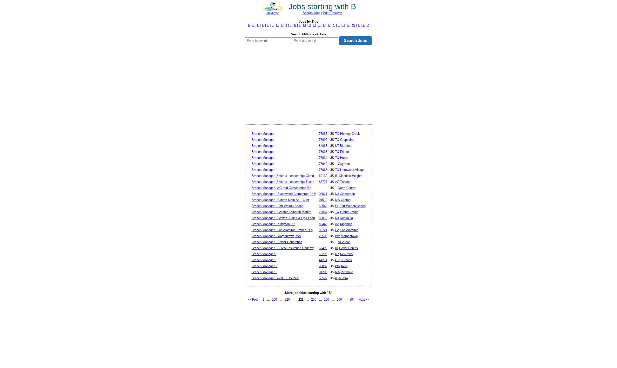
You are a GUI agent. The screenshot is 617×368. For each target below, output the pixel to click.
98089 (323, 266)
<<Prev (253, 299)
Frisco (344, 152)
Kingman (346, 224)
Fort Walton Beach (353, 206)
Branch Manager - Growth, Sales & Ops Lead (283, 218)
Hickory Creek (350, 134)
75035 (323, 152)
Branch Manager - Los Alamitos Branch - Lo (282, 230)
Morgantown (349, 236)
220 (287, 299)
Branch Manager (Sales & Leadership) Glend (283, 176)
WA (337, 266)
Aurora (343, 278)
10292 (323, 254)
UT (337, 146)
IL (336, 176)
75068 (323, 170)
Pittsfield (347, 272)
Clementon (347, 194)
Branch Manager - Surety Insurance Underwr (283, 248)
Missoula (346, 218)
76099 (323, 140)
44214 (323, 260)
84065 (323, 146)
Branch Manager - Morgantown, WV (276, 236)
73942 (323, 164)
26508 (323, 236)
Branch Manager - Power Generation (277, 242)
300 (339, 299)
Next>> (363, 299)
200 (274, 299)
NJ (337, 194)
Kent (344, 266)
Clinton (345, 200)
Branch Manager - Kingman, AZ (273, 224)
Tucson (345, 182)
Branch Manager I (264, 254)
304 (352, 299)
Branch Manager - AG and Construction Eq (281, 188)
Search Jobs (311, 13)
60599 (323, 278)
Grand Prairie (349, 212)
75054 (323, 212)
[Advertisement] (308, 84)
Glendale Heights (350, 176)
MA (337, 200)
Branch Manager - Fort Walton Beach (277, 206)
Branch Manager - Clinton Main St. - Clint (280, 200)
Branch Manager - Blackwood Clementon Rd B (284, 194)
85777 (323, 182)
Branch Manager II (264, 266)
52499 (323, 248)
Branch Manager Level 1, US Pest (275, 278)
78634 (323, 158)
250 (326, 299)
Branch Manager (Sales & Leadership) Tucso (283, 182)
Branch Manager (263, 134)
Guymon (344, 164)
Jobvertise (272, 13)
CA (337, 230)
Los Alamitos (349, 230)
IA (336, 248)
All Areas (344, 242)
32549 (323, 206)
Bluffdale (346, 146)
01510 (323, 200)
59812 (323, 218)
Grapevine (347, 140)
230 (313, 299)
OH (337, 260)
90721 (323, 230)
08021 (323, 194)
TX (337, 134)
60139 (323, 176)
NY (337, 254)
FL (337, 206)
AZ (337, 182)
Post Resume (332, 13)
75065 (323, 134)
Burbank (346, 260)
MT (337, 218)
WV (337, 236)
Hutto (344, 158)
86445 (323, 224)
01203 (323, 272)
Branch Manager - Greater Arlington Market (281, 212)
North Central (347, 188)
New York (346, 254)
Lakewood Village (352, 170)
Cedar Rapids (348, 248)
